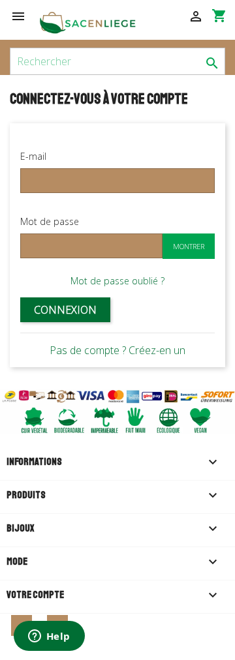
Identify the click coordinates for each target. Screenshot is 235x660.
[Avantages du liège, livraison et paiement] (117, 411)
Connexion (65, 310)
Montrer (188, 246)
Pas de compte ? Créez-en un (117, 350)
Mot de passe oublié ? (117, 281)
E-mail (33, 156)
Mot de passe (49, 221)
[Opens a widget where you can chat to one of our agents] (49, 637)
